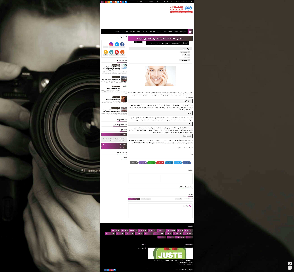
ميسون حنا (119, 234)
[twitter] (118, 2)
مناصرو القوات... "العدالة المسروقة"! (111, 79)
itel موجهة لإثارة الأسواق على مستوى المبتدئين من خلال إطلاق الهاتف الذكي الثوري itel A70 (111, 68)
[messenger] (126, 2)
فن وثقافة (151, 2)
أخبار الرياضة (151, 230)
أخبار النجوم (125, 31)
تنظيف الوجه (184, 52)
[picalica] (103, 270)
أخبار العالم (117, 31)
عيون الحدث (155, 44)
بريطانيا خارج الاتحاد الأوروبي (113, 88)
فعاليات (172, 2)
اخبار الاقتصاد (187, 234)
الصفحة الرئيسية (184, 44)
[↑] (147, 268)
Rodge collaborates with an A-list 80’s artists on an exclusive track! (111, 111)
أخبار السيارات (180, 237)
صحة (168, 2)
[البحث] (102, 2)
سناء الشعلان (177, 234)
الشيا (149, 143)
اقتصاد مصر (161, 237)
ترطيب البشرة (167, 44)
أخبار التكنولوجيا (158, 234)
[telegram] (111, 2)
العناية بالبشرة (175, 44)
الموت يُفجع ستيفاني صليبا (113, 99)
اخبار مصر (170, 237)
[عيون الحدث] (181, 9)
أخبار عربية (140, 2)
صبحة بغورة (147, 234)
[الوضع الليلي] (290, 263)
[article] (145, 178)
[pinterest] (121, 2)
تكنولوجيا (163, 2)
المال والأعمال (184, 2)
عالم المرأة (157, 2)
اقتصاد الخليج (129, 234)
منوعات (177, 2)
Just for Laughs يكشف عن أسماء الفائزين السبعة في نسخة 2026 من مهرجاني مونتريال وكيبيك (173, 261)
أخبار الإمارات (115, 230)
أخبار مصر (145, 2)
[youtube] (106, 2)
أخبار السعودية (109, 234)
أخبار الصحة (138, 234)
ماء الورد (149, 44)
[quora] (113, 2)
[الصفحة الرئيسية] (190, 31)
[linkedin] (123, 2)
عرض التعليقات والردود (133, 199)
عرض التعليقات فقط (145, 199)
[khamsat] (108, 2)
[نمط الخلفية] (290, 268)
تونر (186, 57)
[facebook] (105, 270)
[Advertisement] (129, 16)
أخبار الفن (168, 234)
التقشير (185, 55)
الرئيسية (190, 2)
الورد (180, 132)
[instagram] (112, 270)
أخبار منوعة (142, 230)
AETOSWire (189, 265)
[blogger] (116, 2)
